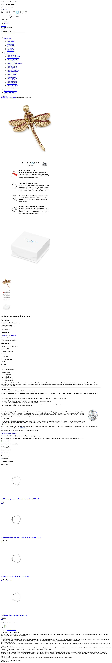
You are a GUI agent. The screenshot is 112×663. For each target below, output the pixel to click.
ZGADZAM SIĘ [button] (5, 661)
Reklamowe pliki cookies (7, 650)
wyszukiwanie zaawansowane (8, 33)
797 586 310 (23, 427)
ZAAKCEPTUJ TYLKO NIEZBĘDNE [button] (10, 660)
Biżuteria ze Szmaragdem (13, 88)
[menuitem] (52, 44)
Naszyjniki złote (10, 45)
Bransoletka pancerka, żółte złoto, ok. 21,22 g (15, 576)
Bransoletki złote (11, 40)
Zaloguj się (6, 22)
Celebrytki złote (10, 42)
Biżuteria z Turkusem (12, 84)
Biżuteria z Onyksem (12, 74)
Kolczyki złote (10, 44)
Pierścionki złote (11, 47)
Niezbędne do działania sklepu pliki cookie (12, 638)
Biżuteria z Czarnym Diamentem (14, 63)
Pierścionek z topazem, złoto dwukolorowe (14, 615)
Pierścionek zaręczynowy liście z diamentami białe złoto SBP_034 (21, 537)
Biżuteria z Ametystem (12, 60)
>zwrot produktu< (7, 424)
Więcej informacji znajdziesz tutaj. (9, 433)
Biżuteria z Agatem (11, 55)
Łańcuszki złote (10, 51)
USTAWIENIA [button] (4, 659)
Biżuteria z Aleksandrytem (13, 58)
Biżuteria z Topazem (12, 82)
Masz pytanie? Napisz (6, 580)
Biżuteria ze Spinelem (12, 86)
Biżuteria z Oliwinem (12, 73)
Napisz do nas (4, 335)
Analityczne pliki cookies (7, 646)
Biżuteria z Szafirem (11, 80)
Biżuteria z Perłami (11, 77)
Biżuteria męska (10, 41)
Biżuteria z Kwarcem (12, 69)
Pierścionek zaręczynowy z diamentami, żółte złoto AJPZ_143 (20, 499)
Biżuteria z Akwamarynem (13, 56)
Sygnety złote (10, 48)
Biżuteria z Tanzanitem (12, 81)
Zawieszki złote (10, 49)
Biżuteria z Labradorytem (13, 70)
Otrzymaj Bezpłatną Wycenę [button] (7, 326)
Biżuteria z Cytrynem (12, 62)
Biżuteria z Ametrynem (12, 59)
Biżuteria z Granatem (12, 66)
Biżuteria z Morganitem (12, 71)
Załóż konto (6, 23)
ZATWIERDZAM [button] (5, 656)
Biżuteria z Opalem (11, 75)
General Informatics (11, 630)
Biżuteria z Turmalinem (12, 85)
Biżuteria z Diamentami (12, 64)
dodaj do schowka (5, 329)
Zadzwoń (13, 335)
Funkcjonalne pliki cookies (7, 642)
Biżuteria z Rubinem (12, 78)
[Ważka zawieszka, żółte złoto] (30, 157)
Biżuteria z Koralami (12, 67)
